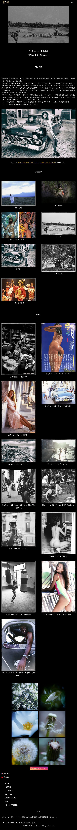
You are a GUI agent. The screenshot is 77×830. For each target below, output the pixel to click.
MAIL (6, 801)
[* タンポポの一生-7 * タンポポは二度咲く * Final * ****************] (52, 724)
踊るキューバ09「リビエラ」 (18, 464)
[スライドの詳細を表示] (38, 24)
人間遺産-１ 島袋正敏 (18, 377)
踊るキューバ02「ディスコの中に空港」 (58, 614)
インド (58, 237)
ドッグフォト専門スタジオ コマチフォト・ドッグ (36, 162)
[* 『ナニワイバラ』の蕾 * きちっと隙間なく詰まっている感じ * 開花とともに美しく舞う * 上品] (52, 696)
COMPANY (9, 791)
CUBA (18, 269)
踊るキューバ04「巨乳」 (58, 556)
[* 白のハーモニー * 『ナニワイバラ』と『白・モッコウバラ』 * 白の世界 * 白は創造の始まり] (25, 696)
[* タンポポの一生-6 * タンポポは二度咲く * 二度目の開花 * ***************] (25, 751)
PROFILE (8, 787)
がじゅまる (58, 274)
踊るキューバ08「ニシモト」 (58, 464)
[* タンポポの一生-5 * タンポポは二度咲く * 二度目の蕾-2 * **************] (52, 751)
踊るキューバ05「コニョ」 (18, 548)
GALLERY (8, 794)
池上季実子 (58, 205)
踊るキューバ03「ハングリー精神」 (18, 614)
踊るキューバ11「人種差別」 (18, 435)
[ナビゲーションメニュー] (71, 2)
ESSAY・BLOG (10, 798)
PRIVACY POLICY (11, 805)
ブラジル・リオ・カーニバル (18, 239)
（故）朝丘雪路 (18, 303)
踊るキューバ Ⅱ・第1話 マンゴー (58, 374)
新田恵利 (18, 208)
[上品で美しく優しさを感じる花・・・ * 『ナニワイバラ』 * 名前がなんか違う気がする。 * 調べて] (25, 724)
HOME (7, 783)
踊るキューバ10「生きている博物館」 (58, 406)
